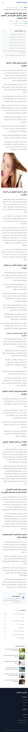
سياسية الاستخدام (22, 722)
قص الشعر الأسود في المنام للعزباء (17, 42)
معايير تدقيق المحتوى (22, 720)
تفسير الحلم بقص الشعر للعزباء (18, 34)
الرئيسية (25, 700)
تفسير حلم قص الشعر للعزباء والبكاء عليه (15, 55)
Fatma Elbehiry (22, 21)
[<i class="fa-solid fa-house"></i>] (25, 7)
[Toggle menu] (2, 2)
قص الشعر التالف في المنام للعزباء (17, 39)
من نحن (25, 705)
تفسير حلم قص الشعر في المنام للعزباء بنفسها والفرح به (14, 51)
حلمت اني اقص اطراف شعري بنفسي (17, 48)
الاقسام (25, 702)
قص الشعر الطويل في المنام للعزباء (17, 37)
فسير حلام (22, 2)
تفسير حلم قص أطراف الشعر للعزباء (17, 45)
